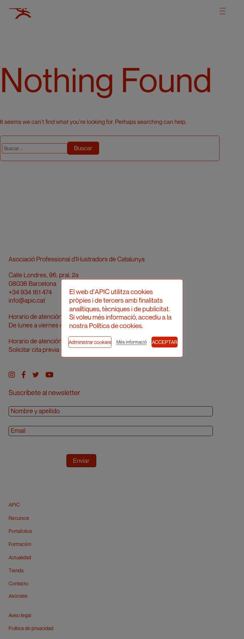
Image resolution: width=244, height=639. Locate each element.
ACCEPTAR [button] (164, 342)
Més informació (131, 342)
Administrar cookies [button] (90, 342)
